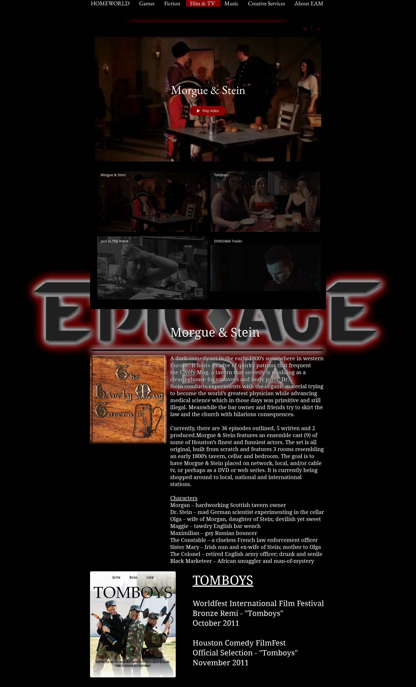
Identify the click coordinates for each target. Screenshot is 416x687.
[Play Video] (152, 201)
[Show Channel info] (316, 29)
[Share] (305, 29)
